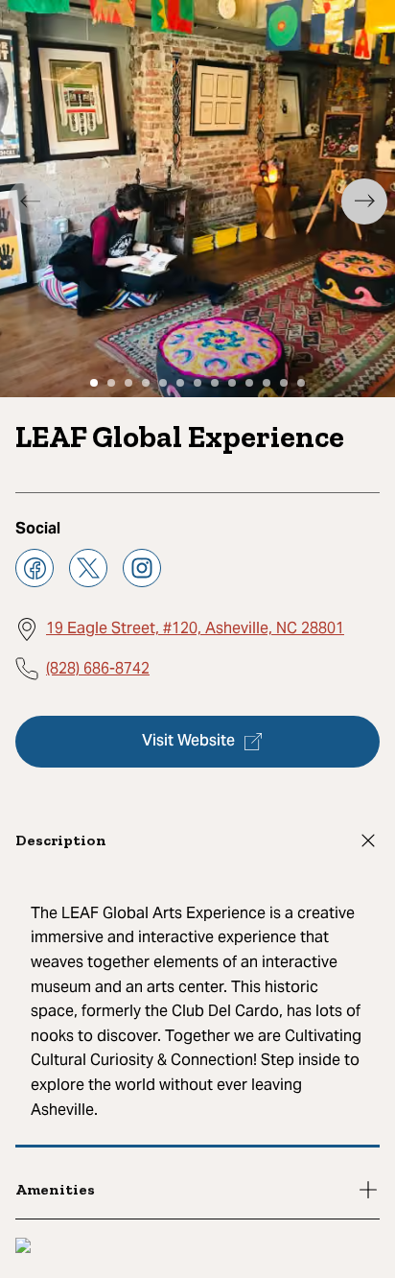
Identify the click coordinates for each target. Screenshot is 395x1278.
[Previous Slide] (31, 201)
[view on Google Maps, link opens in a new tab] (23, 1248)
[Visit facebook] (34, 568)
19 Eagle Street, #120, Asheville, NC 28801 (195, 628)
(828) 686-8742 (98, 668)
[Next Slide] (364, 201)
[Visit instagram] (142, 568)
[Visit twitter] (88, 568)
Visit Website (188, 741)
